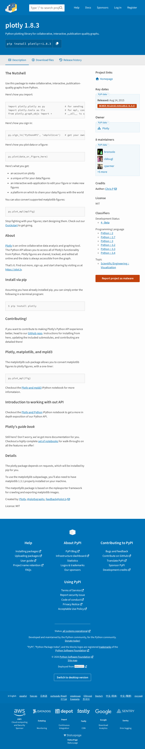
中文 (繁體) (125, 696)
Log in (117, 8)
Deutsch (99, 696)
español (23, 696)
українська (75, 696)
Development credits (115, 570)
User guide (27, 561)
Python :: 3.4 (108, 253)
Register (132, 8)
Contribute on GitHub (115, 556)
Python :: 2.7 (108, 237)
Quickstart (11, 225)
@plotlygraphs (36, 499)
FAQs (28, 570)
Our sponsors (72, 570)
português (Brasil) (58, 696)
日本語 (43, 696)
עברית (64, 699)
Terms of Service (71, 590)
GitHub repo (35, 333)
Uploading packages (27, 556)
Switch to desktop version (72, 677)
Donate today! (72, 641)
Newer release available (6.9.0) (117, 105)
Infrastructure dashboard (71, 556)
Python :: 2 (107, 233)
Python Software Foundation (70, 650)
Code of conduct (71, 600)
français (33, 696)
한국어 (86, 699)
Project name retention (26, 565)
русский (139, 696)
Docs (88, 8)
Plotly (8, 246)
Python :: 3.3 (108, 249)
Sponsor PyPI (117, 565)
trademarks (105, 647)
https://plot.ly (13, 270)
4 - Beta (105, 223)
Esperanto (75, 699)
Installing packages (27, 551)
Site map (72, 660)
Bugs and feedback (117, 551)
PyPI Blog (71, 551)
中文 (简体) (111, 696)
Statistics (72, 561)
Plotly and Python (32, 412)
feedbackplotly (56, 499)
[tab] (17, 60)
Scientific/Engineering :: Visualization (115, 265)
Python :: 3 (107, 241)
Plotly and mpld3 (32, 388)
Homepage (106, 79)
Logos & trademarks (73, 565)
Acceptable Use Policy (71, 609)
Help (76, 8)
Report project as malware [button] (118, 278)
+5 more (102, 172)
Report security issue (72, 595)
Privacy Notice (71, 604)
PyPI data (102, 94)
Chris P (109, 189)
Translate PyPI (115, 561)
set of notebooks (48, 441)
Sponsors (102, 8)
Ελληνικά (88, 696)
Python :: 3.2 (108, 245)
